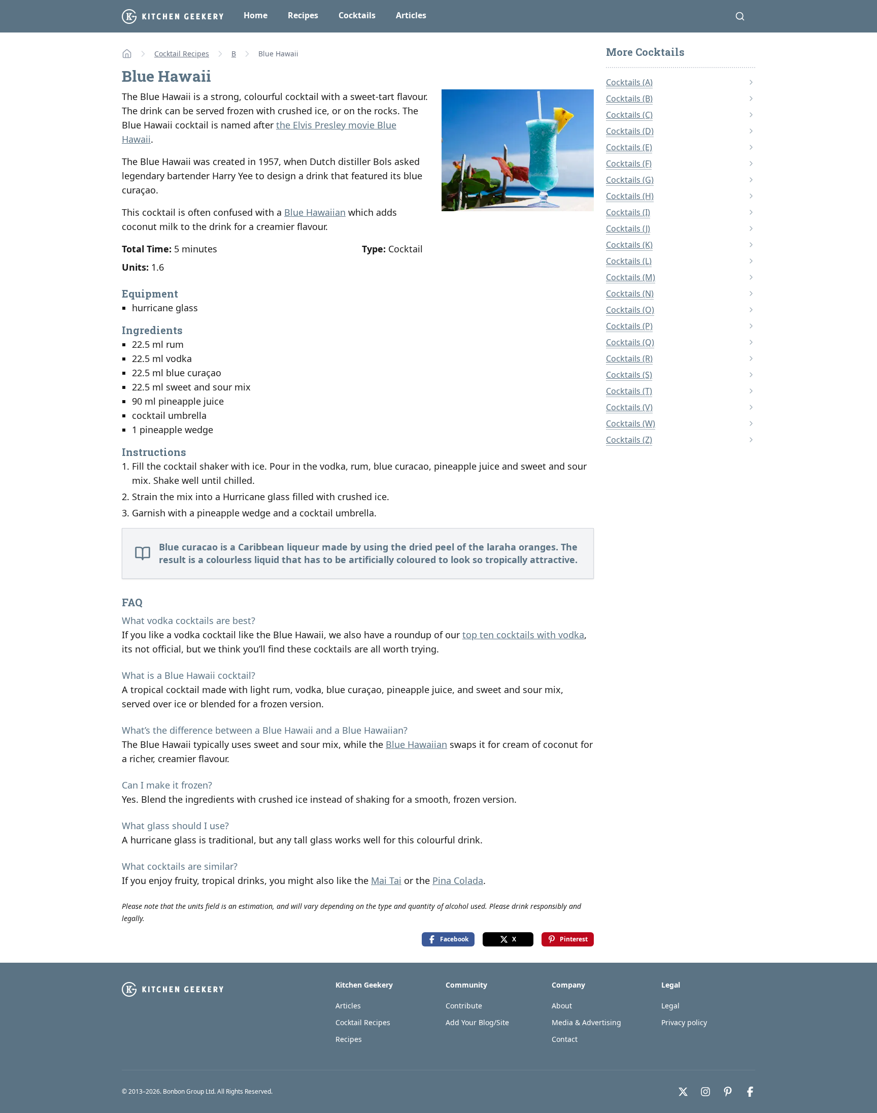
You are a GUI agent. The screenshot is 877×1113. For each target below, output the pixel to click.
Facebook (454, 939)
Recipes (303, 15)
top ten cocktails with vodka (523, 635)
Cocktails (357, 15)
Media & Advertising (586, 1022)
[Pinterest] (728, 1092)
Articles (411, 15)
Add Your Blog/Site (477, 1022)
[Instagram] (705, 1092)
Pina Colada (457, 880)
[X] (683, 1092)
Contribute (464, 1005)
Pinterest (574, 939)
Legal (670, 1005)
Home (255, 15)
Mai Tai (386, 880)
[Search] (740, 16)
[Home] (127, 54)
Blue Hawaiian (315, 212)
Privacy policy (684, 1022)
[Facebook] (750, 1092)
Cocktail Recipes (181, 53)
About (562, 1005)
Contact (565, 1039)
